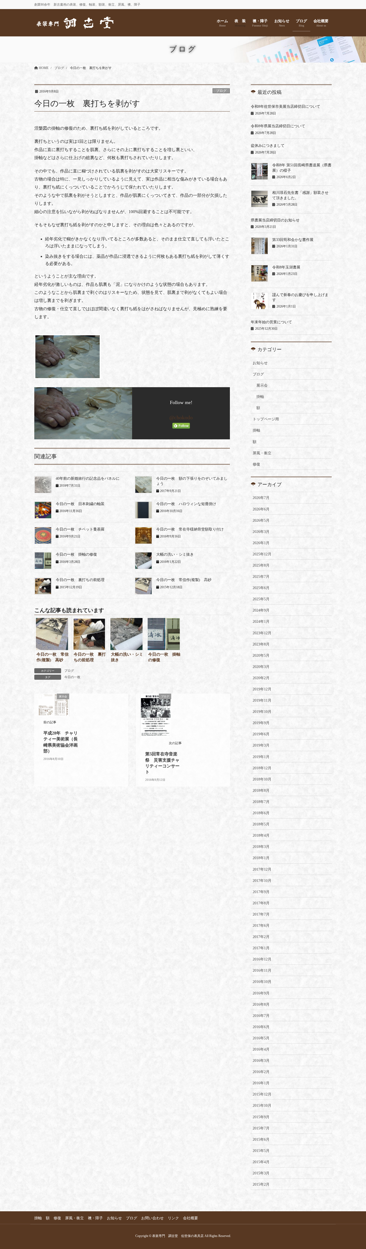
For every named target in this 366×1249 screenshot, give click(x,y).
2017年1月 (261, 948)
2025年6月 (261, 588)
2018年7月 (261, 802)
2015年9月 (261, 1117)
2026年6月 (261, 509)
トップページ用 (266, 419)
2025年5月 (261, 599)
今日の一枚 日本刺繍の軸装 (80, 504)
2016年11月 (262, 971)
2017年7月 (261, 914)
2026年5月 (261, 520)
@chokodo (181, 417)
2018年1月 (261, 858)
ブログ (221, 91)
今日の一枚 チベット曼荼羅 (80, 529)
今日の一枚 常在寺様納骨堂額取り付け (190, 529)
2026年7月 (261, 498)
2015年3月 (261, 1173)
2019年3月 (261, 745)
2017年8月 (261, 903)
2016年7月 (261, 1016)
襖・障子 (95, 1218)
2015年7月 (261, 1128)
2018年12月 (262, 768)
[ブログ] (155, 715)
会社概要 (190, 1218)
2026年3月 (261, 532)
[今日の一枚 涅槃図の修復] (132, 356)
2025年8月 (261, 565)
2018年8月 (261, 791)
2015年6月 (261, 1139)
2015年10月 (262, 1106)
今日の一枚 (72, 677)
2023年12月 (262, 633)
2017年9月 (261, 892)
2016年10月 (262, 982)
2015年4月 (261, 1162)
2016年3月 (261, 1061)
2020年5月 (261, 656)
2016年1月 (261, 1083)
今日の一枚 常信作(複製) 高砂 (183, 580)
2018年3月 (261, 847)
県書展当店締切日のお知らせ (275, 220)
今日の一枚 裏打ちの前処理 (80, 580)
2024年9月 (261, 610)
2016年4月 (261, 1049)
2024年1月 (261, 622)
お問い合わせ (152, 1218)
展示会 (262, 385)
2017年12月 (262, 869)
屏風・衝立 (262, 453)
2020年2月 (261, 678)
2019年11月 (262, 700)
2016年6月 (261, 1027)
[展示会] (53, 704)
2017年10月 (262, 881)
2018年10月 (262, 779)
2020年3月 (261, 667)
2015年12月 (262, 1094)
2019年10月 (262, 712)
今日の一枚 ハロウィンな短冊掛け (186, 504)
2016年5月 (261, 1038)
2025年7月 (261, 577)
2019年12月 (262, 689)
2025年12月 (262, 554)
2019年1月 (261, 757)
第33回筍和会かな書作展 (292, 240)
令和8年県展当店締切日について (278, 126)
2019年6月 (261, 734)
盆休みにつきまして (268, 146)
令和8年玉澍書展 (286, 267)
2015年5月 (261, 1151)
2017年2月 (261, 937)
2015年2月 (261, 1184)
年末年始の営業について (271, 322)
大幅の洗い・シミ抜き (175, 554)
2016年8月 (261, 1004)
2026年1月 (261, 543)
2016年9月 (261, 993)
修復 (256, 464)
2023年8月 (261, 644)
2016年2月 (261, 1072)
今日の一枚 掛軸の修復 (76, 554)
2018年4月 (261, 835)
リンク (173, 1218)
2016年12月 (262, 959)
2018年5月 (261, 824)
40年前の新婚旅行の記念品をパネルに (87, 478)
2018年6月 (261, 813)
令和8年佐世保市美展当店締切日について (285, 107)
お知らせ (260, 363)
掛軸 (260, 397)
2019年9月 (261, 723)
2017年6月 (261, 926)
